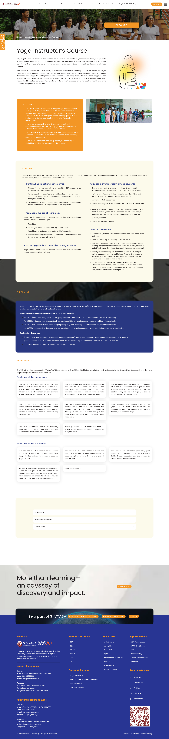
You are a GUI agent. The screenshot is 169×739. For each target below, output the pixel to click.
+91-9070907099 (44, 673)
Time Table (40, 526)
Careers (114, 4)
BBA (71, 642)
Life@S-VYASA (123, 4)
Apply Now (108, 646)
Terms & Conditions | (131, 733)
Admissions (109, 642)
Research (108, 650)
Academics (54, 4)
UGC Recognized (138, 642)
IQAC (106, 654)
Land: (19, 676)
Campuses (65, 4)
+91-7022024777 (44, 707)
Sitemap (134, 662)
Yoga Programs (76, 675)
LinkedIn (137, 677)
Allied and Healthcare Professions (84, 679)
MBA (71, 657)
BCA (71, 646)
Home (41, 4)
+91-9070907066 (29, 673)
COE (130, 4)
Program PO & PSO (124, 586)
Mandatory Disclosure (78, 4)
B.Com (72, 650)
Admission (39, 512)
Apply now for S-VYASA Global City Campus (83, 616)
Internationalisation (104, 4)
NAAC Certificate (138, 646)
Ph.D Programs (76, 683)
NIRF (132, 650)
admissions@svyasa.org (27, 715)
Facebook (138, 682)
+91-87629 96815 (29, 707)
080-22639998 (28, 676)
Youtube (137, 693)
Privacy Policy (136, 654)
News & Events (110, 669)
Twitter (137, 688)
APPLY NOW (121, 25)
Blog (134, 4)
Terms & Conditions (139, 657)
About (46, 4)
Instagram (138, 698)
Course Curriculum (43, 519)
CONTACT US (157, 4)
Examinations (91, 4)
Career (107, 662)
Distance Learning (77, 687)
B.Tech (72, 654)
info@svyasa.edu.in (31, 678)
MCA (72, 662)
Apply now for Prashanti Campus (113, 616)
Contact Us (133, 616)
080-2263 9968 (28, 709)
